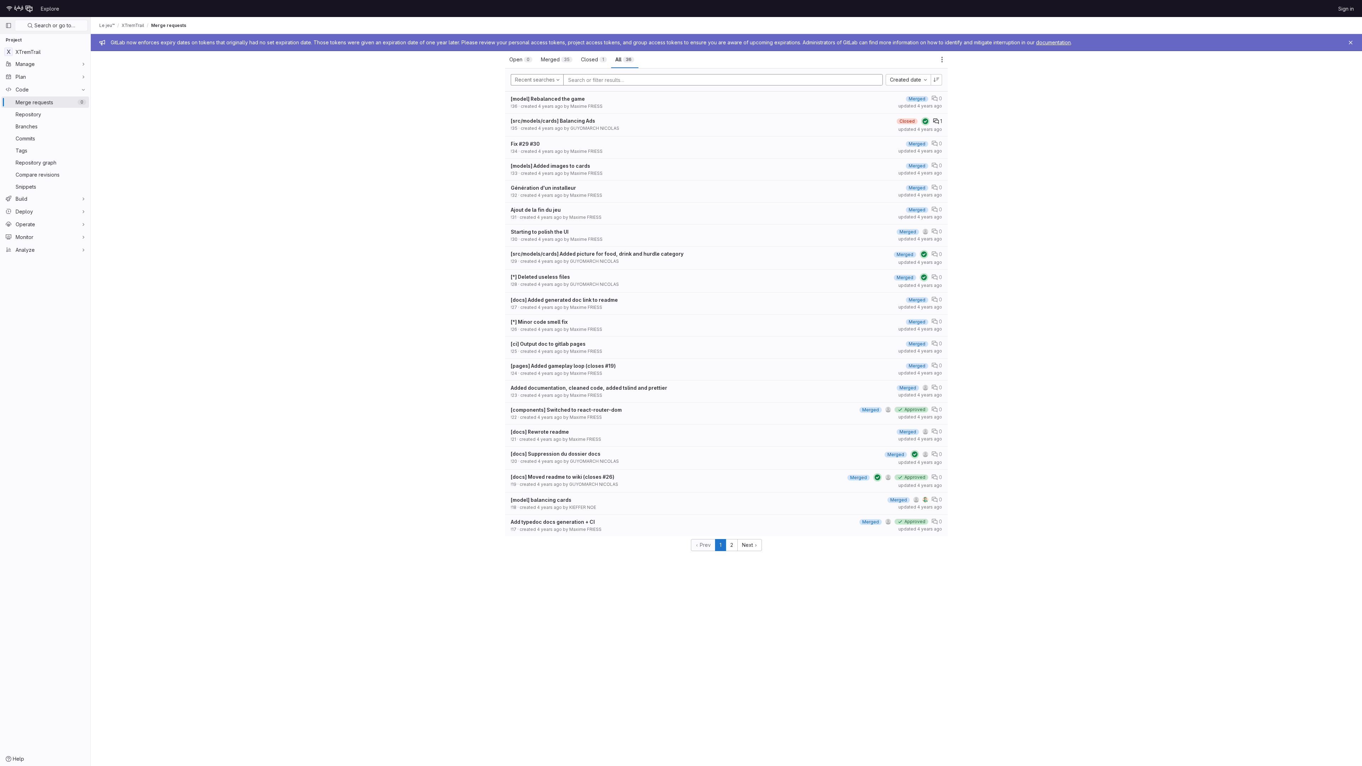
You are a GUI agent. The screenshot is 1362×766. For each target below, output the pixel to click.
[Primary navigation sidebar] (8, 25)
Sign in (1346, 9)
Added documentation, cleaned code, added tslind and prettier (589, 388)
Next (748, 545)
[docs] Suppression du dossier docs (555, 454)
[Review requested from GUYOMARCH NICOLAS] (888, 409)
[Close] (1350, 42)
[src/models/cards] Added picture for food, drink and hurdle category (597, 254)
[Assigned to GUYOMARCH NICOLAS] (925, 454)
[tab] (521, 59)
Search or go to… (54, 25)
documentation (1053, 42)
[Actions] (942, 59)
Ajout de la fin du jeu (536, 210)
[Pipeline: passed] (925, 121)
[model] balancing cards (541, 500)
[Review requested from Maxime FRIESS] (925, 500)
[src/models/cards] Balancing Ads (553, 121)
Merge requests (168, 25)
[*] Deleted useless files (540, 277)
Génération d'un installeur (543, 188)
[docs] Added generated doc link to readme (564, 300)
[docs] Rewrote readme (540, 432)
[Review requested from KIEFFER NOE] (925, 231)
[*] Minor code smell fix (539, 322)
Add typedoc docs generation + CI (553, 522)
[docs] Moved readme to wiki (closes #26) (562, 477)
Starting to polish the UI (540, 232)
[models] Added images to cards (550, 166)
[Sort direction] (936, 79)
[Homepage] (19, 8)
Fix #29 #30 (525, 144)
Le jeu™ (107, 25)
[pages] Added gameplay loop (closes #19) (563, 366)
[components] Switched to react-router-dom (566, 410)
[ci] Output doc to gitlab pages (548, 344)
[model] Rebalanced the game (548, 99)
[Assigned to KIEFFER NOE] (916, 500)
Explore (50, 9)
